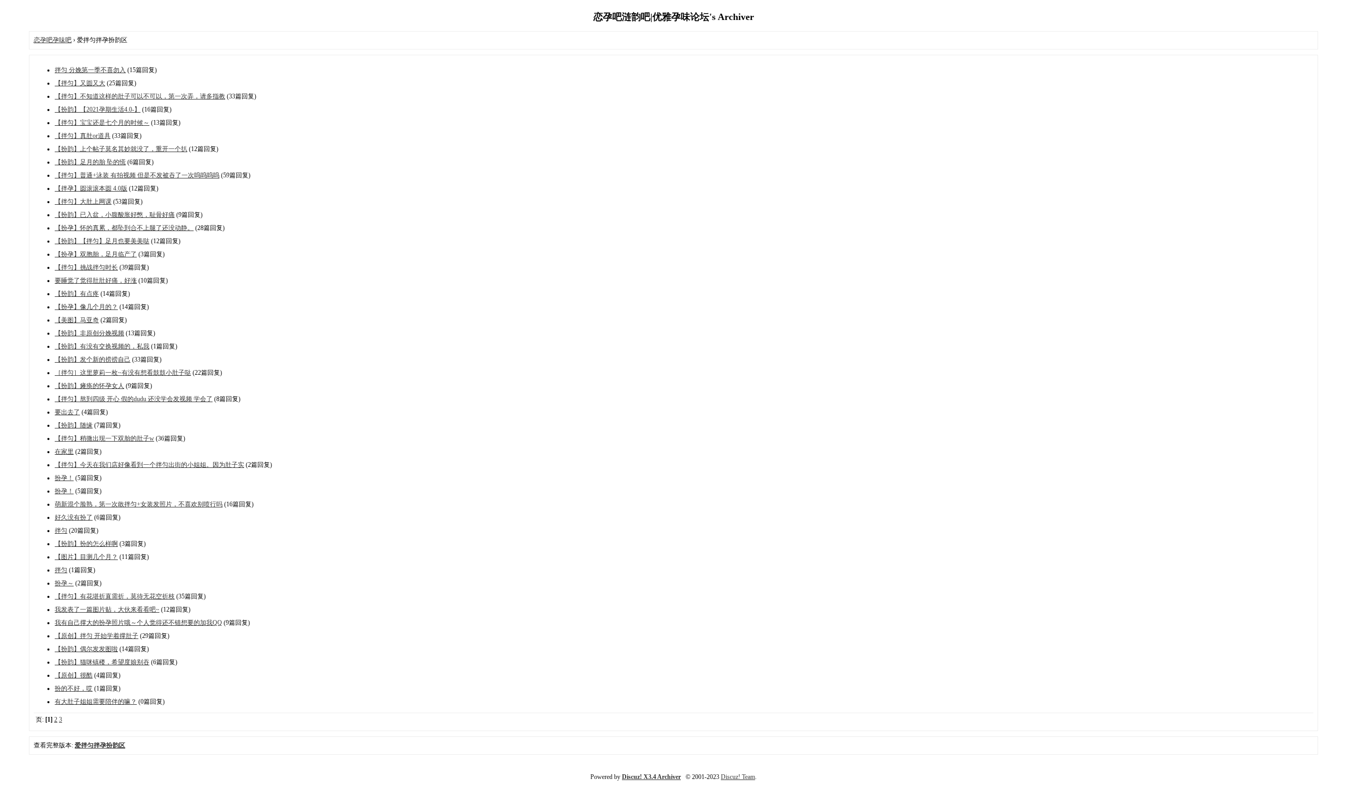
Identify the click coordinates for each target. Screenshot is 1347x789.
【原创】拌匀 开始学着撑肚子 (96, 636)
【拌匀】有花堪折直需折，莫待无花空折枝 (115, 596)
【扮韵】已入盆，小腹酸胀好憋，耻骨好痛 (115, 214)
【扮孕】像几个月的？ (86, 307)
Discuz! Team (738, 777)
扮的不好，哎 (74, 688)
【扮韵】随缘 (74, 425)
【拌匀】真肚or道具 (82, 135)
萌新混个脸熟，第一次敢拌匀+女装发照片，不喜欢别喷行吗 (139, 504)
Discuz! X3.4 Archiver (651, 777)
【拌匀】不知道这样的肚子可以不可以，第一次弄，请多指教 (140, 96)
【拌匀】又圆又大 (80, 83)
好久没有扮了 (74, 517)
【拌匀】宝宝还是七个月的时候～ (102, 122)
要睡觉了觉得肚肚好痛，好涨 (96, 280)
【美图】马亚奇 (77, 320)
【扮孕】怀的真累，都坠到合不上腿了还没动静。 (124, 228)
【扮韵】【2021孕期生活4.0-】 (97, 109)
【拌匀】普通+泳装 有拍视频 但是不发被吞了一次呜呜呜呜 (137, 175)
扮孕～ (64, 583)
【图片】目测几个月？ (86, 557)
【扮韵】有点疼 (77, 293)
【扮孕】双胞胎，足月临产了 (96, 254)
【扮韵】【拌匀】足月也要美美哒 (102, 241)
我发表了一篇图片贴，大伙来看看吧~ (107, 609)
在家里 (64, 451)
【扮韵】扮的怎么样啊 (86, 543)
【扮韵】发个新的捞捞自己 (92, 359)
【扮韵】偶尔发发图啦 (86, 649)
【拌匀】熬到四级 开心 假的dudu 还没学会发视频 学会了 (134, 399)
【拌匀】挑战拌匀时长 (86, 267)
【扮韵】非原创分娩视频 (89, 333)
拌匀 (61, 530)
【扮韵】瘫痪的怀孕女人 (89, 385)
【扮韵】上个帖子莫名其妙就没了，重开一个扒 (121, 149)
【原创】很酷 (74, 675)
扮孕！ (64, 478)
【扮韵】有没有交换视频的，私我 (102, 346)
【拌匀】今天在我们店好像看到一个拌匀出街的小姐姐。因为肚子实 (149, 464)
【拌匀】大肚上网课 (83, 201)
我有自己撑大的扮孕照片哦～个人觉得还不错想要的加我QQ (138, 622)
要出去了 (67, 412)
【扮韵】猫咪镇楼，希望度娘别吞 (102, 662)
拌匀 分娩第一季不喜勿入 (90, 70)
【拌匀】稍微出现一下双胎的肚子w (104, 438)
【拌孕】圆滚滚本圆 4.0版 (91, 188)
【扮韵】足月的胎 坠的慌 (90, 162)
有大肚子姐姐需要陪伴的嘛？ (96, 701)
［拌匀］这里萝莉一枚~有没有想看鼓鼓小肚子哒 (123, 372)
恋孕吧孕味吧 (53, 40)
